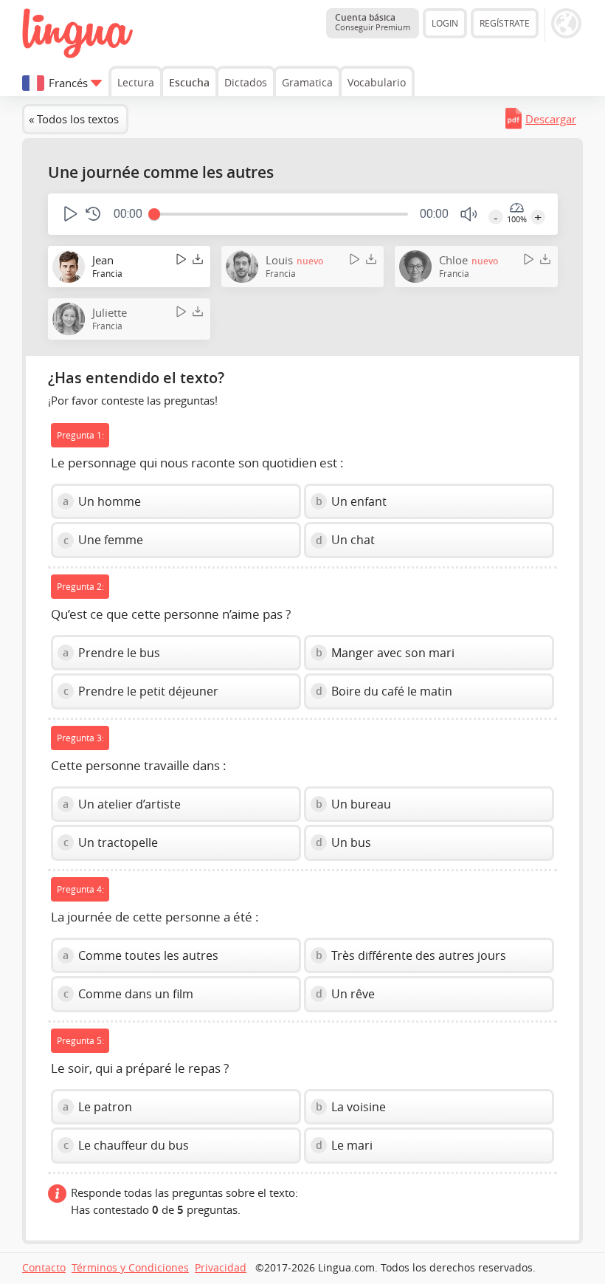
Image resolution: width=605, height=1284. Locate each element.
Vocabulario (377, 82)
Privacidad (220, 1267)
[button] (69, 214)
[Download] (198, 259)
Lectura (135, 82)
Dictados (245, 82)
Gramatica (307, 82)
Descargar (550, 118)
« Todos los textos (74, 118)
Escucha (189, 82)
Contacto (44, 1267)
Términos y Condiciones (130, 1267)
